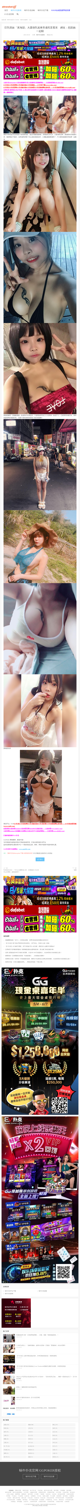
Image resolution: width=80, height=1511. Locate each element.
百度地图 (40, 1505)
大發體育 (18, 1499)
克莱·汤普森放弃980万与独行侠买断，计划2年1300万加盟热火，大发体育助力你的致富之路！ (33, 952)
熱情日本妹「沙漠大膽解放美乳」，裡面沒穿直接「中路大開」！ (25, 962)
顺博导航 (17, 1494)
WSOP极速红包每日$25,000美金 (42, 853)
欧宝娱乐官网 (61, 1494)
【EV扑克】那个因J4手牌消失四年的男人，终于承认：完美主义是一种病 (27, 943)
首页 (6, 10)
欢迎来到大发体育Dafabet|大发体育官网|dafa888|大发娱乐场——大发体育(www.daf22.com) (33, 828)
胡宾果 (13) (31, 1449)
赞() (41, 859)
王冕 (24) (6, 1442)
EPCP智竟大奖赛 (33, 1499)
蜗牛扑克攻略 (29, 10)
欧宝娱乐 (72, 1492)
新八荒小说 (33, 1490)
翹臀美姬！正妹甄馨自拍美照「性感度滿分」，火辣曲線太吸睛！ (25, 955)
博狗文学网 (18, 1490)
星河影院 (59, 1496)
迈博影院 (33, 1496)
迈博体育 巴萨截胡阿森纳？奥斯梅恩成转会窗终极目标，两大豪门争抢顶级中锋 (29, 949)
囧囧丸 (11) (55, 1457)
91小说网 (52, 1496)
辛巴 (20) (55, 1442)
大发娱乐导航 (59, 1501)
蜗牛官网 (30, 1494)
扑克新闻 (41, 1499)
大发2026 (26, 1501)
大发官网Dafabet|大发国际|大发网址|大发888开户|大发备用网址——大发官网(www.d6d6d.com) (34, 831)
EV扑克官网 (9, 14)
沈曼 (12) (55, 1449)
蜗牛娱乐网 (8, 1492)
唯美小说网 (46, 1496)
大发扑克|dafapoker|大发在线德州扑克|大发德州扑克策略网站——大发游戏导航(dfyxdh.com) (33, 82)
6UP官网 (26, 1492)
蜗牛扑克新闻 (16, 10)
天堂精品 (13, 1501)
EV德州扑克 (49, 1499)
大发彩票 (67, 1501)
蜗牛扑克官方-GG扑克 (9, 6)
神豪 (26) (6, 1439)
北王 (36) (55, 1432)
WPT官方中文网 (60, 1498)
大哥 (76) (30, 1428)
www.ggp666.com (24, 849)
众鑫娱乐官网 (33, 1492)
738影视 (42, 1494)
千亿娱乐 (14, 1496)
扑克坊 (9, 1498)
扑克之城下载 (50, 1498)
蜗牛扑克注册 (49, 1476)
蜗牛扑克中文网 (48, 1490)
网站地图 (35, 1505)
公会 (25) (55, 1439)
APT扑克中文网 (69, 1499)
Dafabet (55, 1499)
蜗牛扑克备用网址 (17, 1492)
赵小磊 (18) (31, 1446)
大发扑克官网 (70, 1494)
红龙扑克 (26, 1496)
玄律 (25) (30, 1439)
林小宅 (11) (7, 1457)
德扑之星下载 (16, 1498)
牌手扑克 (61, 1499)
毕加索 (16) (7, 1449)
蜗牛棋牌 (69, 1490)
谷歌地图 (45, 1505)
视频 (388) (30, 1424)
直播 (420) (6, 1424)
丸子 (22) (30, 1442)
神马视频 (19, 1501)
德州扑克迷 (25, 1490)
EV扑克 (39, 1496)
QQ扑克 (54, 1494)
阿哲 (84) (6, 1428)
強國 (75, 870)
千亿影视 (20, 1496)
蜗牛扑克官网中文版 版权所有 (48, 1504)
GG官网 (36, 1494)
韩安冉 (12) (31, 1453)
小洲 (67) (30, 1432)
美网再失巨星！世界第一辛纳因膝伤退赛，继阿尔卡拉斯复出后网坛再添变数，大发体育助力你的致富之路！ (38, 959)
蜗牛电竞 (25, 1499)
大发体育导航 (50, 1501)
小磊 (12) (55, 1453)
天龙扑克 (36, 1498)
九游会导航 (65, 1492)
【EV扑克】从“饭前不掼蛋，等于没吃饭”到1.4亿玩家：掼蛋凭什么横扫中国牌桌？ (30, 946)
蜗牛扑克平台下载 (10, 1291)
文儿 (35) (30, 1435)
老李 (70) (55, 1428)
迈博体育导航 (50, 1492)
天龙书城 (40, 1490)
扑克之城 (42, 1498)
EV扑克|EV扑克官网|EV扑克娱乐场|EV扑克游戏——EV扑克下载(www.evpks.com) (30, 85)
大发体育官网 (33, 1501)
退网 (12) (6, 1453)
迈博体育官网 (42, 1492)
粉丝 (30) (55, 1435)
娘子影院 (65, 1496)
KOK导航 (58, 1492)
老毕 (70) (6, 1432)
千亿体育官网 (68, 1498)
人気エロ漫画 (10, 1494)
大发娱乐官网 (42, 1501)
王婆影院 (71, 1496)
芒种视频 (62, 1490)
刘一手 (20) (7, 1446)
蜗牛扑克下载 (43, 10)
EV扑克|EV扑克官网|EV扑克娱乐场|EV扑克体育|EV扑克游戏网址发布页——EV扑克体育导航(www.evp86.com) (39, 87)
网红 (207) (55, 1424)
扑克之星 (30, 1498)
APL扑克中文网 (11, 1499)
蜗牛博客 (56, 1490)
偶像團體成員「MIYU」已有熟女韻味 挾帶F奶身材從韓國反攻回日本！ (27, 940)
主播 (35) (6, 1435)
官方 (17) (55, 1446)
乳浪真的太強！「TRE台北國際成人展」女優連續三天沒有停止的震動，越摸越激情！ (21, 871)
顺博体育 (24, 1494)
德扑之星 (23, 1498)
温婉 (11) (30, 1457)
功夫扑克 (48, 1494)
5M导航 (8, 1496)
